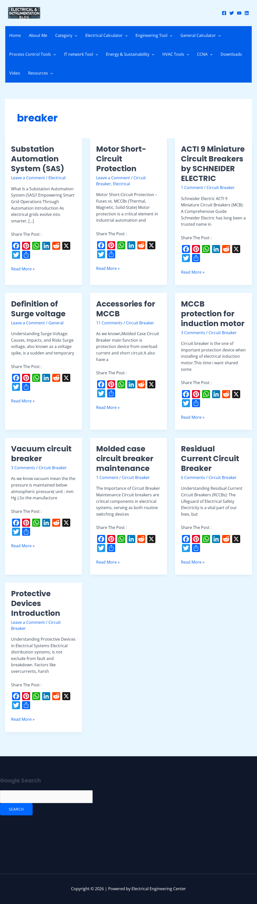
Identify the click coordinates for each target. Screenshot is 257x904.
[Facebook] (224, 13)
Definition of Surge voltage (38, 308)
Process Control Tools (30, 54)
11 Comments (109, 323)
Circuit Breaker (221, 187)
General (55, 323)
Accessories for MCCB (125, 308)
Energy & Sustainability (127, 54)
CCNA (202, 54)
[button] (74, 35)
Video (14, 73)
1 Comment (192, 187)
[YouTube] (239, 13)
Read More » (23, 269)
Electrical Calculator (104, 35)
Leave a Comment (28, 177)
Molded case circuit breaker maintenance (124, 458)
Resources (38, 73)
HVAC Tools (173, 54)
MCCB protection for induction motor (212, 313)
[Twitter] (231, 13)
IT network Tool (78, 54)
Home (15, 35)
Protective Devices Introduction (35, 603)
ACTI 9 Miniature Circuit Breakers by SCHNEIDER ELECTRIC (213, 164)
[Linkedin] (246, 13)
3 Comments (193, 332)
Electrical (57, 177)
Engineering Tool (151, 35)
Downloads (231, 54)
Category (63, 35)
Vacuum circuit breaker (41, 453)
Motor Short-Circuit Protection (121, 159)
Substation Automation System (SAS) (37, 159)
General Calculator (198, 35)
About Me (38, 35)
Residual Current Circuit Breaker (210, 458)
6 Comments (193, 477)
